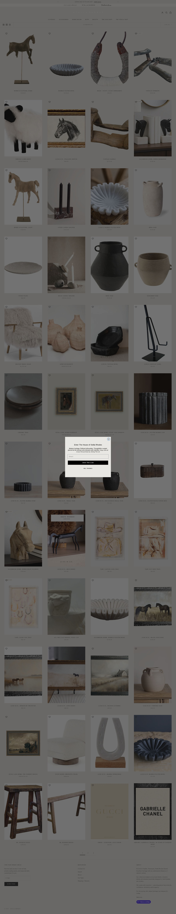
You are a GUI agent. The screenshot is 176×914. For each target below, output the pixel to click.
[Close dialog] (108, 439)
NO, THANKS (88, 468)
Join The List (88, 462)
